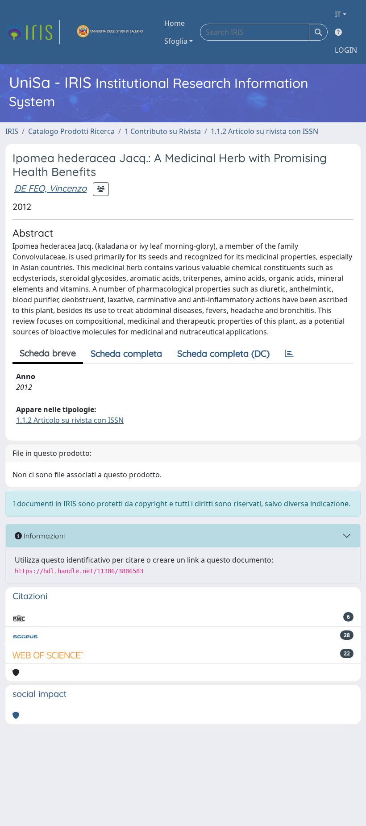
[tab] (289, 353)
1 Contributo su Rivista (163, 131)
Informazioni (43, 535)
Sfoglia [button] (175, 41)
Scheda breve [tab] (48, 353)
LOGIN (346, 50)
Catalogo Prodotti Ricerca (71, 131)
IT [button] (338, 14)
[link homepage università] (110, 32)
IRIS (11, 131)
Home (174, 23)
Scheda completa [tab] (126, 353)
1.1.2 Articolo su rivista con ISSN (264, 131)
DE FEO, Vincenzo (50, 188)
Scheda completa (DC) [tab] (223, 353)
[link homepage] (32, 32)
